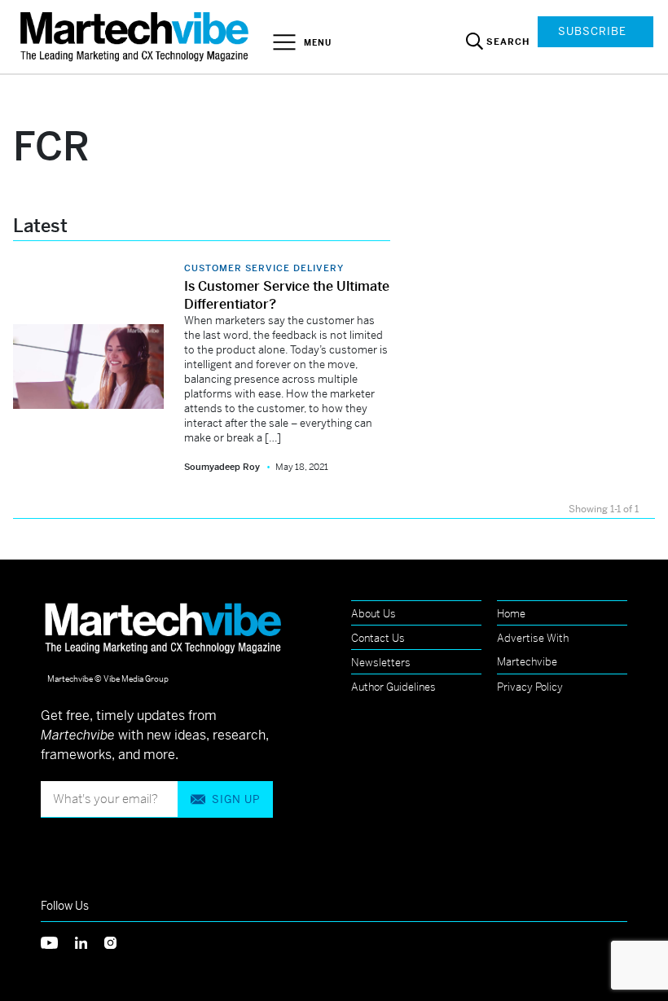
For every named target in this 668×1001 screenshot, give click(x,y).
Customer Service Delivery (264, 268)
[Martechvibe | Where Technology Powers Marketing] (136, 36)
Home (511, 614)
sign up (236, 799)
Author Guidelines (393, 687)
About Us (373, 614)
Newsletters (381, 663)
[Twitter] (58, 941)
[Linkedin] (89, 941)
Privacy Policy (530, 687)
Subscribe (592, 31)
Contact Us (378, 638)
